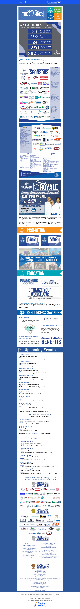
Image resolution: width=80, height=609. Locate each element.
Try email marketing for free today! (40, 606)
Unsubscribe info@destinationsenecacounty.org (40, 596)
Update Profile (33, 598)
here (27, 307)
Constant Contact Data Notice (43, 598)
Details (20, 357)
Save (20, 320)
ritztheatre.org (36, 433)
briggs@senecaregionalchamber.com (39, 600)
